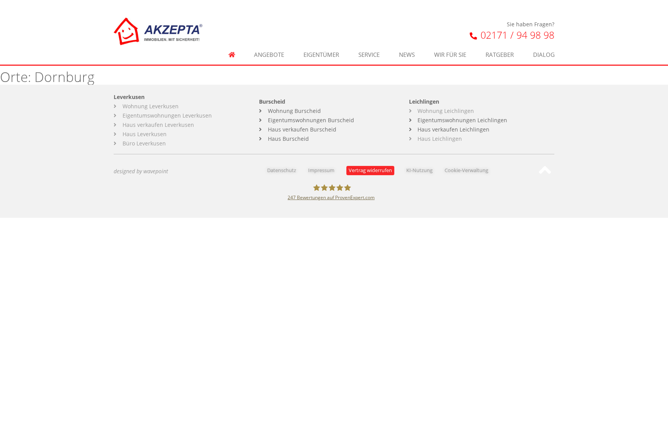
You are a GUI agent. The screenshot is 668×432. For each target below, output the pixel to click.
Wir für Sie (450, 55)
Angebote (269, 55)
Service (369, 55)
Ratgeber (500, 55)
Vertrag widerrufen (370, 170)
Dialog (544, 55)
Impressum (321, 170)
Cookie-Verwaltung (466, 170)
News (407, 55)
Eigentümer (321, 55)
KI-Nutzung (419, 170)
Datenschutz (281, 170)
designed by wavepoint (141, 171)
